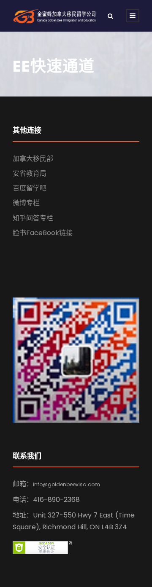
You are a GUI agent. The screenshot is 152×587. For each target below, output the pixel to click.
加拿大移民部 (33, 159)
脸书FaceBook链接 (43, 233)
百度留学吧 (29, 188)
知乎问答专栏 (33, 218)
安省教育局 (29, 173)
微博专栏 (26, 203)
